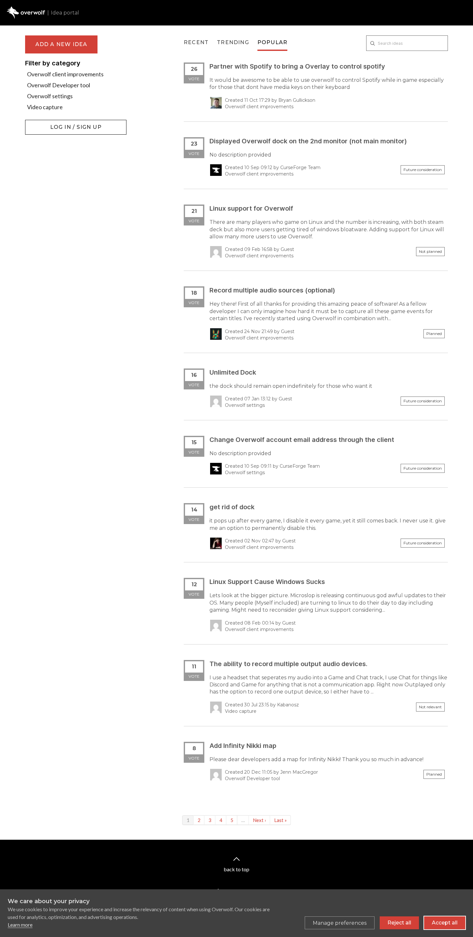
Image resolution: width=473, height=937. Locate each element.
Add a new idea (61, 44)
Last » (280, 820)
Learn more (20, 925)
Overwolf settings (50, 96)
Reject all (399, 923)
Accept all (445, 923)
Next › (259, 820)
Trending (233, 42)
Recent (196, 42)
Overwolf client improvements (65, 74)
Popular (272, 42)
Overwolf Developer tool (58, 85)
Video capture (45, 106)
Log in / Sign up (41, 123)
